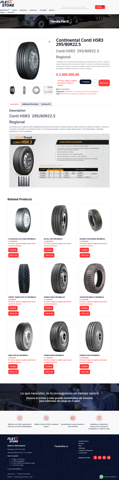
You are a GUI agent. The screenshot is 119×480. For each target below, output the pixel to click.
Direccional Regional (91, 91)
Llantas (14, 10)
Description (14, 104)
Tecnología (42, 10)
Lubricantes (23, 10)
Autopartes (33, 10)
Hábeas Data (10, 474)
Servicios (51, 10)
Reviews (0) (46, 104)
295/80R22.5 (69, 91)
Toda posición (91, 94)
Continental (79, 91)
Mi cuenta (11, 12)
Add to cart (104, 83)
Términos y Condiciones (23, 474)
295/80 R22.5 (65, 94)
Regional (83, 94)
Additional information (30, 104)
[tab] (14, 104)
